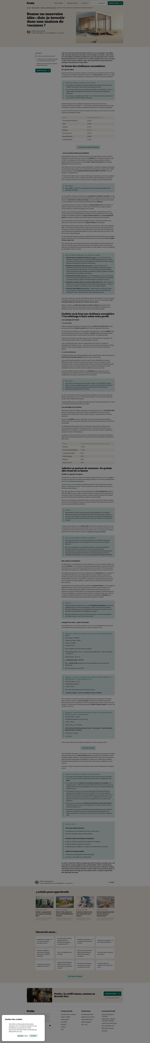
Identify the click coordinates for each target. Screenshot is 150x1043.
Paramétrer (20, 1035)
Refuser (26, 1035)
